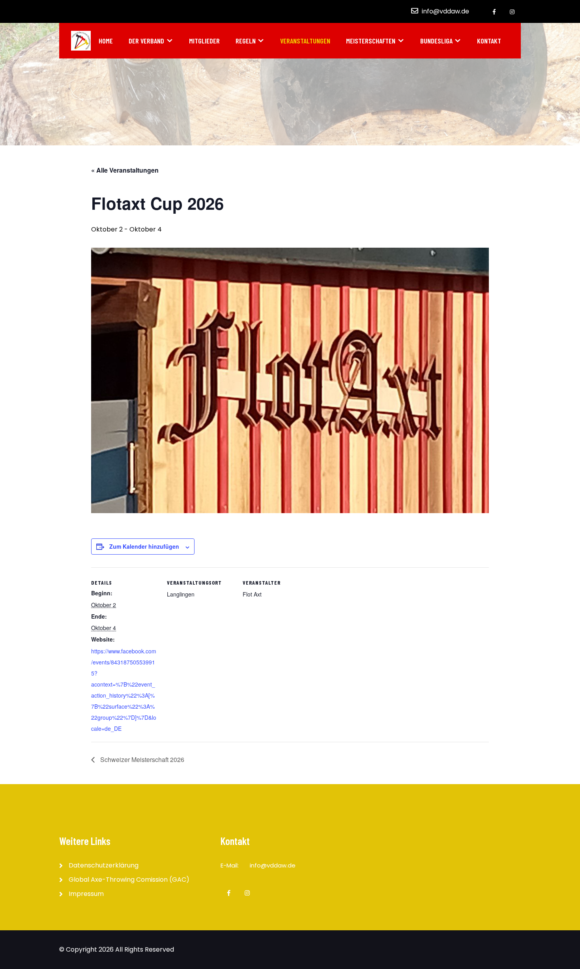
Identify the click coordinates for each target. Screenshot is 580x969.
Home (106, 40)
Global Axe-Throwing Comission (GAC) (129, 879)
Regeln (246, 40)
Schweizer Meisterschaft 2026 (141, 759)
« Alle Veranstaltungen (125, 170)
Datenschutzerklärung (103, 865)
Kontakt (489, 40)
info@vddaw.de (445, 11)
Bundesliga (436, 40)
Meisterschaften (370, 40)
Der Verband (146, 40)
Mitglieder (204, 40)
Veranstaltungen (305, 40)
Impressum (86, 893)
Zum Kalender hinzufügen (144, 546)
